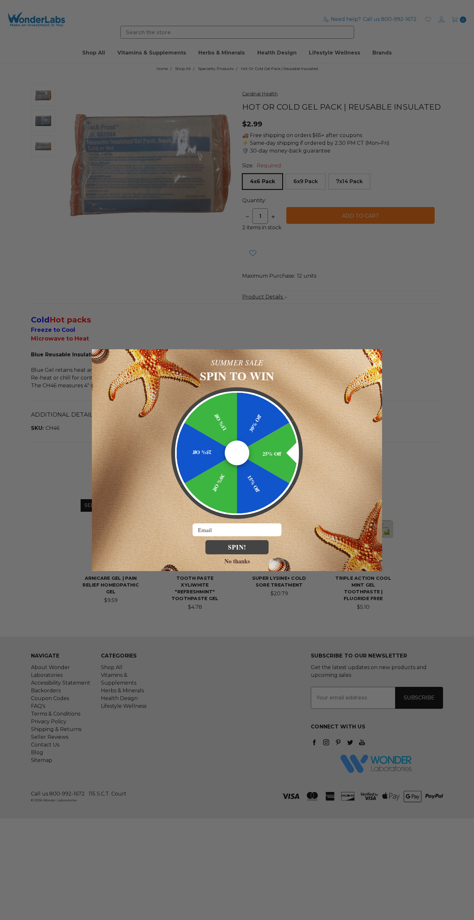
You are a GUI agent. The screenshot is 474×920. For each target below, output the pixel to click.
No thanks (237, 560)
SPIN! (237, 547)
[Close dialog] (374, 357)
